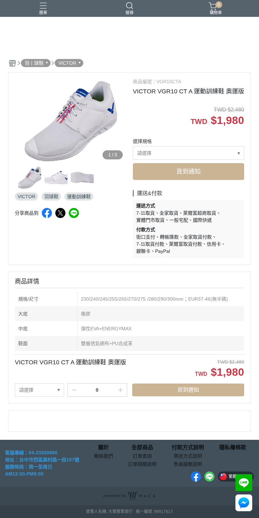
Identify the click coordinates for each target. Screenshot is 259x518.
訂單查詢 (142, 456)
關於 (103, 447)
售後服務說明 (188, 464)
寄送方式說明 (188, 456)
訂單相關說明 (142, 464)
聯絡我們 (103, 456)
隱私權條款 (232, 447)
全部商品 (142, 447)
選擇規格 (142, 141)
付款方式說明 (188, 447)
